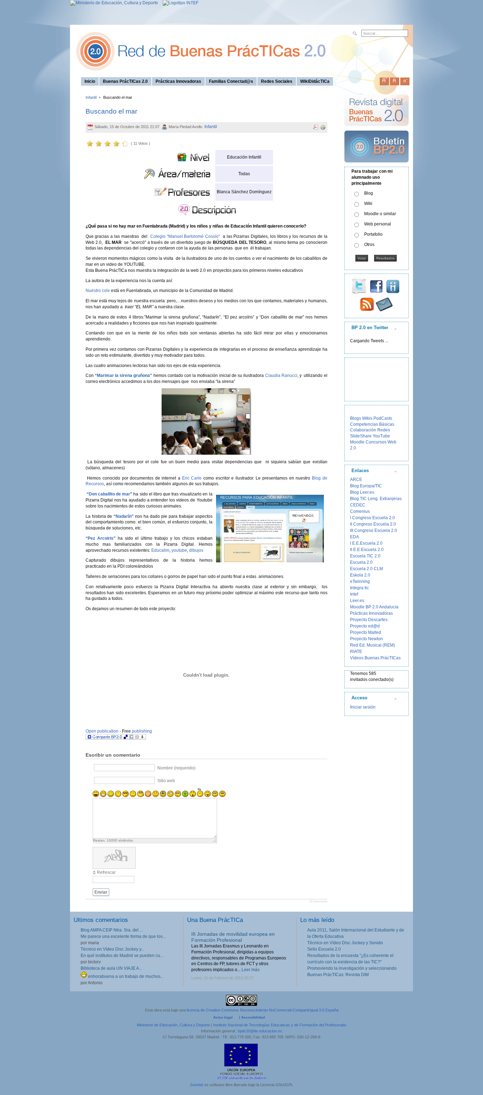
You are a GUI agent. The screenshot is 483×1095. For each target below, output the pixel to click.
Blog (368, 193)
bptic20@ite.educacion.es (260, 1031)
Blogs (355, 418)
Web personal (377, 224)
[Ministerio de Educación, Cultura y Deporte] (114, 2)
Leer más (251, 969)
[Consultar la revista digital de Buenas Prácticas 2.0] (376, 129)
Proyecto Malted (365, 632)
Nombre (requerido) (176, 768)
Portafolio (373, 234)
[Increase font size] (384, 80)
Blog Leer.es (362, 492)
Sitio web (166, 780)
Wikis (367, 418)
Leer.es (357, 600)
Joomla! (196, 1085)
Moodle (357, 442)
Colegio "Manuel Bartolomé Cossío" (185, 236)
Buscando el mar (111, 111)
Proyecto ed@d (365, 626)
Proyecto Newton (366, 638)
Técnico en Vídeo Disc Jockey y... (112, 949)
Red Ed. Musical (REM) (372, 645)
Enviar (100, 892)
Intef (354, 594)
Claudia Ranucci (281, 375)
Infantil (91, 97)
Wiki (368, 203)
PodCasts (382, 418)
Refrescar (106, 872)
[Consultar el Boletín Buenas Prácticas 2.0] (376, 165)
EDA (354, 536)
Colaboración (363, 430)
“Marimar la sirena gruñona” (123, 375)
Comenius (360, 511)
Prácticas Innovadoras (371, 613)
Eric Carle (192, 478)
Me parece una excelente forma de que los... (123, 936)
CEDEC (357, 505)
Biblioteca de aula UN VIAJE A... (111, 968)
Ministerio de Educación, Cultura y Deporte (173, 1025)
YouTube (381, 436)
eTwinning (360, 581)
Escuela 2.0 (361, 562)
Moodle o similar (380, 213)
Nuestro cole (98, 290)
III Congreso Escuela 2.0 (373, 530)
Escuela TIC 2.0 (365, 556)
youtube (179, 550)
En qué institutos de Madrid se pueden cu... (122, 955)
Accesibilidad (253, 1017)
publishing (142, 731)
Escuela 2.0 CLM (366, 568)
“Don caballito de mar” (109, 494)
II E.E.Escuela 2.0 (367, 549)
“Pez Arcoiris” (101, 538)
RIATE (356, 651)
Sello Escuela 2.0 (324, 949)
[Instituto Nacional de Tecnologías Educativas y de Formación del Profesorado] (178, 2)
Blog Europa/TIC (366, 485)
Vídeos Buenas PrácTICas (375, 657)
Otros (369, 244)
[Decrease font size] (405, 80)
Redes (383, 430)
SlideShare (361, 436)
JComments (318, 901)
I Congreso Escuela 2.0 (372, 517)
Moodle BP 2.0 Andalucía (374, 606)
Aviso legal (223, 1017)
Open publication (102, 731)
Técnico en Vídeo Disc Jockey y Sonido (345, 942)
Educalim (160, 550)
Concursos (376, 442)
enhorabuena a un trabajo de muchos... (125, 976)
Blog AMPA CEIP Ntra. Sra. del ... (112, 930)
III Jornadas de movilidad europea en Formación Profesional (233, 937)
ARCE (356, 479)
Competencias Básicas (372, 424)
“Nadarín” (124, 516)
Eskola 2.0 (360, 575)
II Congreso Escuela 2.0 (373, 524)
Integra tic (359, 587)
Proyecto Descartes (369, 619)
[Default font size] (394, 80)
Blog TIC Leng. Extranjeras (376, 498)
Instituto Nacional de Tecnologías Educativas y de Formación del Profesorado (279, 1025)
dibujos (196, 550)
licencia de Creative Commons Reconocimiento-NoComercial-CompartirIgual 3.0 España (262, 1010)
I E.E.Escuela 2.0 (366, 543)
